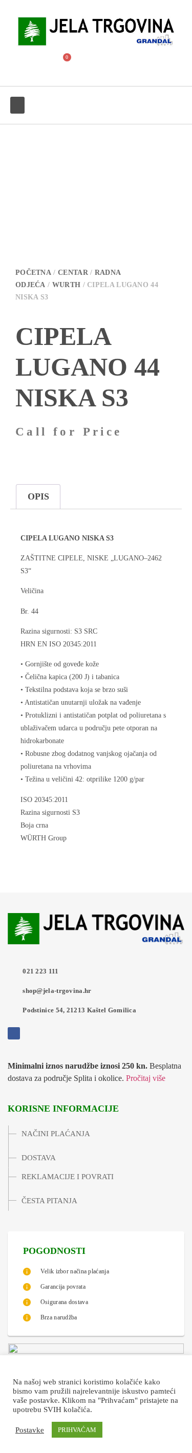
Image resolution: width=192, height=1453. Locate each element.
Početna (33, 272)
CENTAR (73, 272)
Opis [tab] (38, 496)
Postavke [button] (29, 1430)
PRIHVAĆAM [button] (77, 1430)
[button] (36, 63)
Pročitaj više (145, 1078)
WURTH (66, 285)
